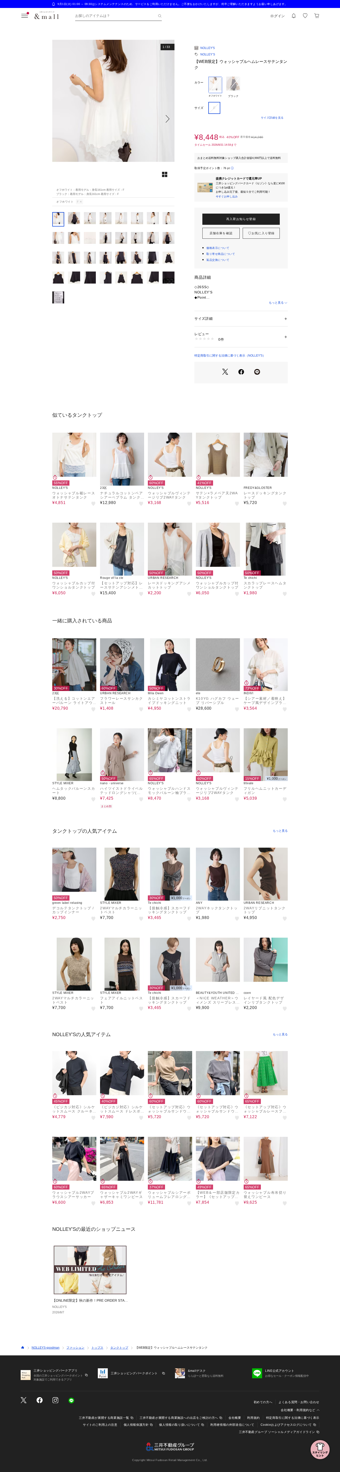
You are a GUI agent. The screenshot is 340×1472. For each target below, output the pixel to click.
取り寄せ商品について (220, 253)
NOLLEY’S (207, 54)
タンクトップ (119, 1347)
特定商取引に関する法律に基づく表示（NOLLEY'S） (230, 355)
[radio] (215, 87)
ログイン (277, 16)
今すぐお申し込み (227, 196)
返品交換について (217, 259)
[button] (113, 119)
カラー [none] (198, 82)
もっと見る (276, 302)
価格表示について (217, 247)
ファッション (75, 1347)
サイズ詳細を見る (272, 117)
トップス (97, 1347)
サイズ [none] (198, 108)
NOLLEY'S (207, 48)
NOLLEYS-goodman (45, 1347)
